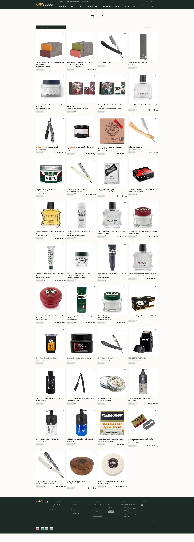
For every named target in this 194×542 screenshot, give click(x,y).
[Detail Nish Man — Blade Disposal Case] (51, 341)
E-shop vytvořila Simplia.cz (141, 521)
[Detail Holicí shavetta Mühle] (112, 46)
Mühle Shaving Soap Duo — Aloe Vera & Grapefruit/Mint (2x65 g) (79, 63)
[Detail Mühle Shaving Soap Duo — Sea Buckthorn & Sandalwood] (51, 46)
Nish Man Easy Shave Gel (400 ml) (139, 398)
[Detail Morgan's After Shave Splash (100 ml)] (51, 382)
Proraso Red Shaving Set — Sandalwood (141, 189)
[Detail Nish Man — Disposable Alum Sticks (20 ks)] (143, 299)
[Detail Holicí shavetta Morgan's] (112, 341)
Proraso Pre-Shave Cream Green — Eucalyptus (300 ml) (46, 190)
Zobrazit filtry (44, 27)
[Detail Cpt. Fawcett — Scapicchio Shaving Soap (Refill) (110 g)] (112, 130)
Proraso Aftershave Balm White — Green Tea (142, 274)
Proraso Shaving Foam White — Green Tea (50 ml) (80, 232)
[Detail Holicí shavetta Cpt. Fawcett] (81, 173)
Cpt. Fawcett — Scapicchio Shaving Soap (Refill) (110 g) (110, 148)
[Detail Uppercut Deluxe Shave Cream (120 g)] (81, 341)
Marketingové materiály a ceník (72, 1)
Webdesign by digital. (152, 521)
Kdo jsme (61, 1)
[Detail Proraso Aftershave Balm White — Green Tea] (143, 257)
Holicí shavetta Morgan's (105, 358)
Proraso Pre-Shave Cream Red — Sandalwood (142, 231)
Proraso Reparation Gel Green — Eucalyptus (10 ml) (81, 316)
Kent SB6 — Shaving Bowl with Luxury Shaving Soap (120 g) (79, 482)
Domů (88, 11)
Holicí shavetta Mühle (104, 63)
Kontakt (146, 1)
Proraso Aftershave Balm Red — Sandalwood (142, 105)
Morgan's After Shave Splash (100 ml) (48, 398)
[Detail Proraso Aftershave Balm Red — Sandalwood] (143, 88)
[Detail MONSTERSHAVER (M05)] (143, 341)
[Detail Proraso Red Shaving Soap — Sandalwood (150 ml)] (51, 299)
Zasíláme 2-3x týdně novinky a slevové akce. (102, 515)
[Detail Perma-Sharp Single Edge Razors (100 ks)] (112, 422)
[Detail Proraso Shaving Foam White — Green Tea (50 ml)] (81, 215)
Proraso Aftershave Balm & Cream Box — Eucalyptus (111, 105)
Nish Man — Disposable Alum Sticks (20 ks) (142, 316)
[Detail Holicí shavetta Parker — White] (51, 465)
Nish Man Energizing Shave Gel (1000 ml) (80, 439)
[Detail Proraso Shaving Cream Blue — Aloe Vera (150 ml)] (112, 257)
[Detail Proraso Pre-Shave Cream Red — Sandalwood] (143, 215)
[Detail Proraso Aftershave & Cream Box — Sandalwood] (81, 88)
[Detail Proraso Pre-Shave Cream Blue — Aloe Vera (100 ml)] (51, 88)
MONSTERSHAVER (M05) (137, 358)
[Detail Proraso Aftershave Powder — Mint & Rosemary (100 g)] (112, 173)
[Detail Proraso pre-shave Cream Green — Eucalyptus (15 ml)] (81, 257)
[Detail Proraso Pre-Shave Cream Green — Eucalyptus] (112, 299)
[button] (63, 33)
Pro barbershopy (86, 1)
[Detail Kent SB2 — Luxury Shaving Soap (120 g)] (112, 465)
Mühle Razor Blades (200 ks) (137, 63)
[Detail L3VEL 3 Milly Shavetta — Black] (81, 382)
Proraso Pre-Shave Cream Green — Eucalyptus (106, 316)
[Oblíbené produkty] (152, 6)
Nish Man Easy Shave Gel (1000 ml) (47, 439)
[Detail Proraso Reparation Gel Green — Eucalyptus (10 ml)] (81, 299)
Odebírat (111, 511)
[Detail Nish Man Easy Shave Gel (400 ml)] (143, 382)
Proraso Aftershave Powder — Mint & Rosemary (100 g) (107, 190)
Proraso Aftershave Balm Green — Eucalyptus (112, 231)
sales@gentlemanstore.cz (129, 504)
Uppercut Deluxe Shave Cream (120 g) (79, 358)
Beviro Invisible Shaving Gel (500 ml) (80, 148)
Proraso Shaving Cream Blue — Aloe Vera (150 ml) (112, 274)
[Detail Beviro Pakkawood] (51, 130)
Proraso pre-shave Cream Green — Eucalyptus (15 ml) (78, 274)
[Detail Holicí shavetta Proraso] (143, 130)
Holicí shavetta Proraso (135, 147)
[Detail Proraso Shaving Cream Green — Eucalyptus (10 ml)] (51, 257)
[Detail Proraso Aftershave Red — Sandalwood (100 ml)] (51, 215)
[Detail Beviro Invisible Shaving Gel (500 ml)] (81, 130)
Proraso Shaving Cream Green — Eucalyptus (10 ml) (50, 274)
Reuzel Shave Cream (104, 398)
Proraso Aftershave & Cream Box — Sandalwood (78, 105)
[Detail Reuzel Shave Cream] (112, 382)
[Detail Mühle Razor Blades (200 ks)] (143, 46)
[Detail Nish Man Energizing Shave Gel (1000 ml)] (81, 422)
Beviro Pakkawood (52, 147)
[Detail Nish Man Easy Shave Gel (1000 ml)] (51, 422)
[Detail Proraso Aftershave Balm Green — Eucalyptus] (112, 215)
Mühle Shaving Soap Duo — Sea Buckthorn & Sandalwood (50, 63)
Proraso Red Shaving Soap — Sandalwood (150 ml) (49, 316)
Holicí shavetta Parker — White (46, 481)
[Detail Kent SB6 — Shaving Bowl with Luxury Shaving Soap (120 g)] (81, 465)
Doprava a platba (75, 513)
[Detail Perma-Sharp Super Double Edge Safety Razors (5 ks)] (143, 422)
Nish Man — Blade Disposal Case (46, 358)
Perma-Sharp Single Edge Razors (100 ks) (111, 439)
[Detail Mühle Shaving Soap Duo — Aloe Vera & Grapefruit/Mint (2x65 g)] (81, 46)
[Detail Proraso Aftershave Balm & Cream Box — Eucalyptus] (112, 88)
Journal (54, 509)
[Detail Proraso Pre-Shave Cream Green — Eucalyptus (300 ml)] (51, 173)
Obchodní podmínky (75, 511)
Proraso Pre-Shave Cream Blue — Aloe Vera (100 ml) (50, 105)
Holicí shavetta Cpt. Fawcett (76, 189)
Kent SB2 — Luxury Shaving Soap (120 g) (111, 481)
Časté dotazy (74, 504)
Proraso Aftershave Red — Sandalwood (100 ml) (50, 232)
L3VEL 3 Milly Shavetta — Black (84, 398)
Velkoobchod (55, 506)
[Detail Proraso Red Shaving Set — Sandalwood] (143, 173)
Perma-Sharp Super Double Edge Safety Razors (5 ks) (141, 440)
